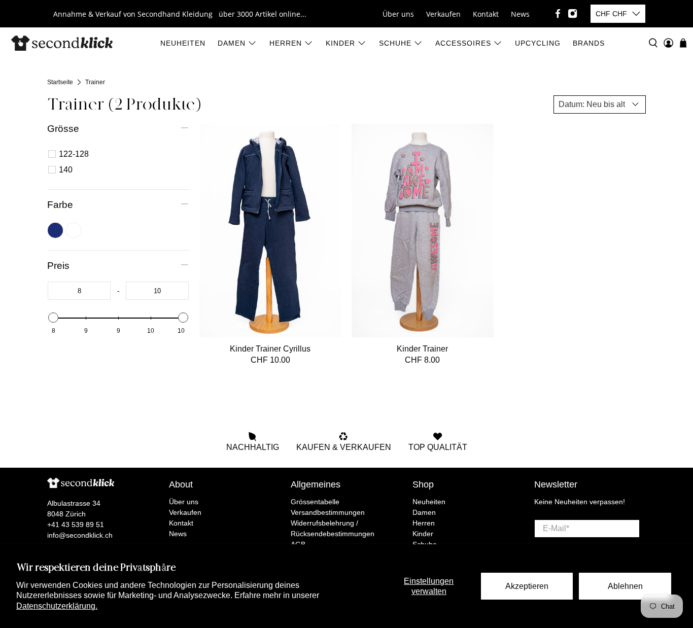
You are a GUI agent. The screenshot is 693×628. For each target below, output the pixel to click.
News (520, 14)
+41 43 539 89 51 (75, 524)
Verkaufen (443, 14)
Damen (232, 43)
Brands (589, 43)
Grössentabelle (315, 502)
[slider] (53, 317)
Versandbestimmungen (328, 512)
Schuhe (395, 43)
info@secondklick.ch (80, 535)
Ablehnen (625, 586)
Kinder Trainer (422, 348)
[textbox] (79, 291)
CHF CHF (611, 14)
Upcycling (538, 43)
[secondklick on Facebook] (558, 13)
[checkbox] (120, 154)
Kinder (340, 43)
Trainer (95, 82)
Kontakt (486, 14)
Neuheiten (182, 43)
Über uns (398, 14)
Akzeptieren (526, 586)
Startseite (60, 82)
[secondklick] (62, 43)
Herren (285, 43)
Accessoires (463, 43)
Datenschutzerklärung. (56, 606)
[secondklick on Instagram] (572, 13)
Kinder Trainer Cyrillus (270, 348)
